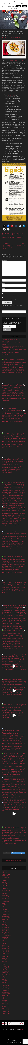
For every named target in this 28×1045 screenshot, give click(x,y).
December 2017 (6, 969)
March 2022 (5, 895)
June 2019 (4, 940)
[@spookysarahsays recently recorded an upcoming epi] (14, 641)
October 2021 (5, 900)
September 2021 (6, 901)
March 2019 (5, 945)
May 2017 (4, 981)
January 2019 (5, 948)
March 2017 (5, 984)
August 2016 (5, 995)
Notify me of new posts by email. (10, 299)
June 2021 (4, 906)
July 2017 (4, 977)
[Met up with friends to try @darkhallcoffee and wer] (14, 444)
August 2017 (5, 976)
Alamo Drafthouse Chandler (16, 60)
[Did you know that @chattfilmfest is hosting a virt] (14, 838)
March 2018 (5, 964)
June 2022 (4, 892)
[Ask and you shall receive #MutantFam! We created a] (14, 789)
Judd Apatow (15, 236)
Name (4, 278)
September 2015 (6, 1013)
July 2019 (4, 938)
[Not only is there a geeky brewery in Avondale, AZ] (14, 691)
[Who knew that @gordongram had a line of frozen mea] (14, 666)
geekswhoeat (14, 37)
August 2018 (5, 956)
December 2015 (6, 1008)
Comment (5, 260)
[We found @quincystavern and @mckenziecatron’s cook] (14, 740)
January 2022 (5, 896)
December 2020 (6, 913)
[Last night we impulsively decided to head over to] (14, 764)
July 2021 (4, 905)
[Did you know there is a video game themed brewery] (14, 715)
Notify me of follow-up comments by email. (13, 295)
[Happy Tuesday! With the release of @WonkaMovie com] (14, 567)
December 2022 (6, 885)
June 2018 (4, 959)
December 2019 (6, 930)
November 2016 (6, 990)
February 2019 (5, 947)
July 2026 (4, 871)
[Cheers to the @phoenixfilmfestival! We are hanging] (14, 592)
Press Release (18, 237)
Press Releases (8, 234)
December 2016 (6, 989)
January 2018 (5, 968)
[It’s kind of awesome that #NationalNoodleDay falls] (14, 420)
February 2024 (5, 877)
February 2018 (5, 966)
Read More (14, 8)
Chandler (4, 236)
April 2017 (4, 982)
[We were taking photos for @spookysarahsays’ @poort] (14, 543)
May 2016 (4, 1000)
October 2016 (5, 992)
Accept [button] (18, 6)
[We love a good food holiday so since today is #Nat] (14, 395)
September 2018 (6, 955)
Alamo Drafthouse (17, 234)
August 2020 (5, 919)
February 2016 (5, 1005)
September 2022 (6, 890)
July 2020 (4, 921)
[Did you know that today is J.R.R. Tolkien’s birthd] (14, 494)
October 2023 (5, 880)
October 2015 (5, 1011)
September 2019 (6, 935)
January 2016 (5, 1006)
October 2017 (5, 972)
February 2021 (5, 911)
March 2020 (5, 926)
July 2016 (4, 997)
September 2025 (6, 874)
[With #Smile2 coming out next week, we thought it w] (14, 370)
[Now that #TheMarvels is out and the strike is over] (14, 617)
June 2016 (4, 998)
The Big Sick (10, 95)
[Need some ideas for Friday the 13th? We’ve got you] (14, 814)
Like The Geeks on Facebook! (14, 860)
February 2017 (5, 985)
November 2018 (6, 951)
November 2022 (6, 887)
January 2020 (5, 929)
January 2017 (5, 987)
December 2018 (6, 950)
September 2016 (6, 993)
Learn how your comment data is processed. (13, 307)
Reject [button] (24, 6)
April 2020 (4, 924)
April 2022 (4, 893)
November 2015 (6, 1010)
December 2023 (6, 879)
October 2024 (5, 875)
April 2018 (4, 963)
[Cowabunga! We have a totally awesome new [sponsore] (14, 469)
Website (4, 288)
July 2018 (4, 958)
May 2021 (4, 908)
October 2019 (5, 934)
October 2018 (5, 953)
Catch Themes (18, 1042)
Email (4, 283)
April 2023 (4, 882)
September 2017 (6, 974)
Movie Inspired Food (9, 237)
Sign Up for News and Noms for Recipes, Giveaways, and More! (12, 323)
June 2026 (4, 872)
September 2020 (6, 917)
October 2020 (5, 916)
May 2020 (4, 922)
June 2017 (4, 979)
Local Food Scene (13, 233)
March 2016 (5, 1003)
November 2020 (6, 914)
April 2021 (4, 909)
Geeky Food (6, 233)
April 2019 (4, 943)
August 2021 (5, 903)
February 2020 (5, 927)
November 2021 (6, 898)
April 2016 (4, 1002)
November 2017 (6, 971)
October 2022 (5, 888)
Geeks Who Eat (16, 1039)
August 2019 (5, 937)
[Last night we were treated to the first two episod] (14, 518)
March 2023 (5, 884)
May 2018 (4, 961)
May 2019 (4, 942)
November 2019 (6, 932)
